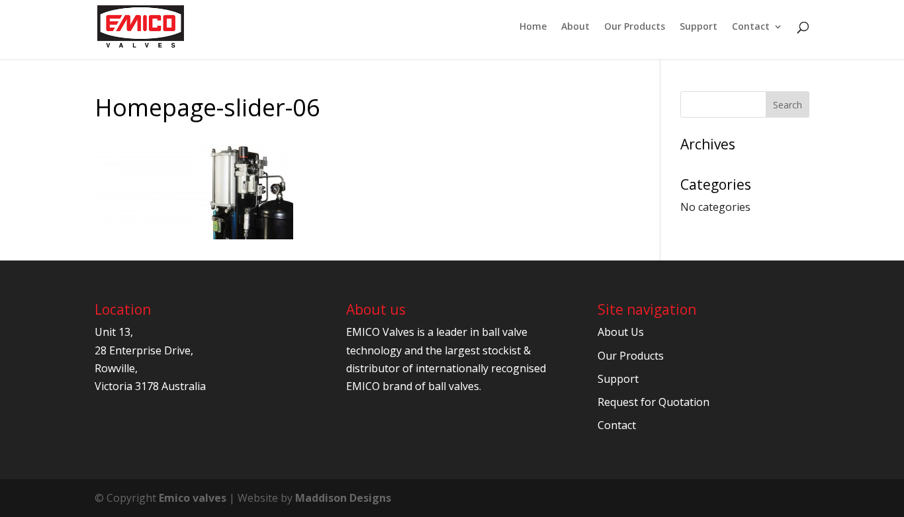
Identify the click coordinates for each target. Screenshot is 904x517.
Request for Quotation (653, 402)
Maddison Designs (343, 498)
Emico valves (192, 498)
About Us (621, 332)
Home (533, 27)
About (575, 27)
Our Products (634, 27)
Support (698, 27)
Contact (751, 27)
